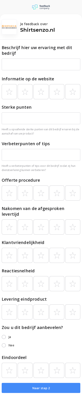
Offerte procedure (21, 180)
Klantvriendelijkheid (23, 242)
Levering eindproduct (24, 299)
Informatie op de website (28, 79)
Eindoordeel (14, 357)
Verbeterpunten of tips (26, 143)
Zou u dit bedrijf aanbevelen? (32, 327)
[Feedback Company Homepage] (41, 7)
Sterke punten (17, 107)
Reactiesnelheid (18, 271)
